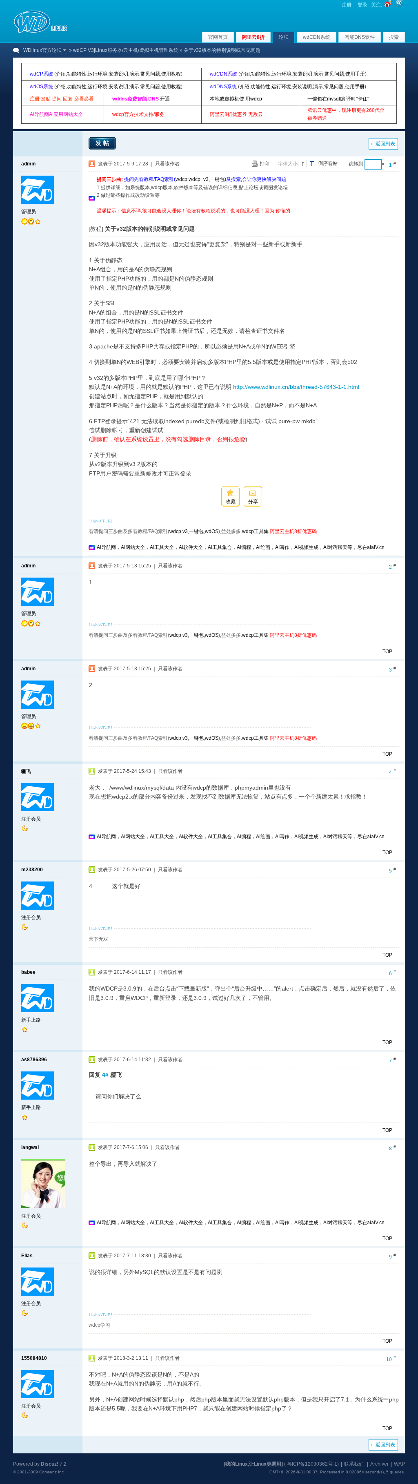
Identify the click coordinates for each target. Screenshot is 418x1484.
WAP (399, 1464)
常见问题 (150, 74)
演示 (134, 74)
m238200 (32, 870)
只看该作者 (167, 164)
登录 (362, 5)
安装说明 (118, 74)
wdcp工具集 (255, 531)
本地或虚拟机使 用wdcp (236, 99)
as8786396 (34, 1059)
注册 (346, 5)
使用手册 (355, 74)
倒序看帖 (328, 163)
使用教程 (171, 74)
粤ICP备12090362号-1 (312, 1464)
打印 (264, 164)
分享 (253, 501)
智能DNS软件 (360, 37)
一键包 (217, 179)
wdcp (181, 179)
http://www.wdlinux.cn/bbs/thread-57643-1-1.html (296, 387)
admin (28, 164)
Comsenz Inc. (52, 1472)
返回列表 (385, 144)
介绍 (61, 74)
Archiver (379, 1464)
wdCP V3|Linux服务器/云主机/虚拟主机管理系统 (125, 50)
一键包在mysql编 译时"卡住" (338, 99)
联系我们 (354, 1464)
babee (28, 972)
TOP (387, 651)
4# (105, 1074)
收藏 (231, 501)
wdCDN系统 (316, 37)
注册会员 (31, 819)
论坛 (284, 37)
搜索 (394, 37)
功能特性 (77, 74)
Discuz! (49, 1464)
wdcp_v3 (199, 179)
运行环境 (97, 74)
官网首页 (218, 37)
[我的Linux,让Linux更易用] (253, 1464)
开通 (165, 99)
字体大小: (288, 164)
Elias (27, 1256)
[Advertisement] (245, 218)
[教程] (96, 228)
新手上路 (31, 1020)
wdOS (211, 531)
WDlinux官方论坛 (42, 50)
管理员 (28, 211)
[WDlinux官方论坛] (40, 32)
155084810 (34, 1358)
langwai (30, 1147)
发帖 (103, 143)
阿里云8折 (253, 37)
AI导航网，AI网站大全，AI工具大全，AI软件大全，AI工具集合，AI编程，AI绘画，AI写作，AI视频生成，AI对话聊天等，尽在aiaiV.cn (241, 547)
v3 (185, 531)
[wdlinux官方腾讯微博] (399, 5)
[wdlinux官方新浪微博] (388, 5)
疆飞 (26, 771)
